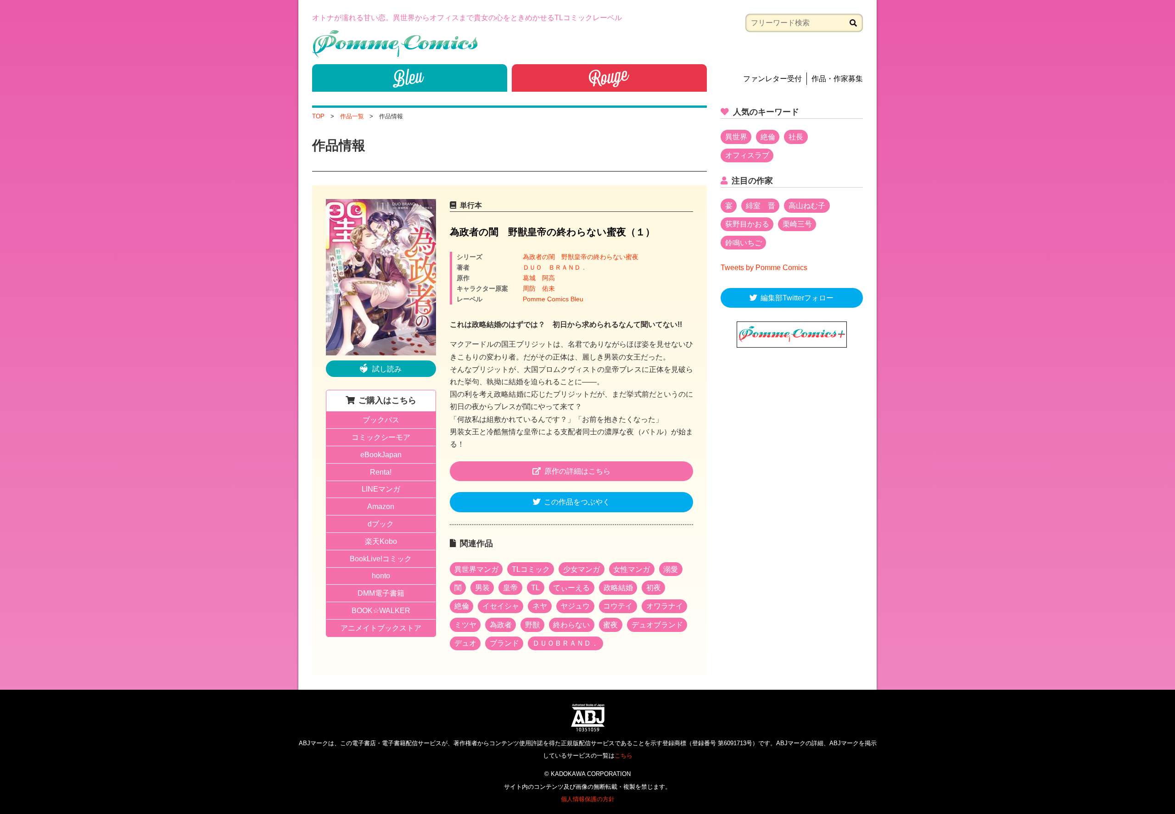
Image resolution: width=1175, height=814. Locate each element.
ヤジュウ (575, 606)
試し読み (387, 369)
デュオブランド (657, 625)
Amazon (380, 506)
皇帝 (510, 588)
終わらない (571, 625)
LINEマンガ (381, 489)
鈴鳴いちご (743, 243)
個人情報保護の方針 (588, 799)
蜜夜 (610, 625)
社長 (796, 137)
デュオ (465, 643)
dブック (381, 524)
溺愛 (670, 569)
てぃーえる (571, 588)
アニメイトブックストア (381, 628)
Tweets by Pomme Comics (764, 267)
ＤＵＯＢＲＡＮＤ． (565, 643)
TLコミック (531, 569)
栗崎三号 (797, 224)
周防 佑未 (539, 288)
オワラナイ (664, 606)
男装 (482, 588)
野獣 (532, 625)
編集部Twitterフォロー (797, 298)
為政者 (501, 625)
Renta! (381, 472)
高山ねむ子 (807, 206)
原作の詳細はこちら (577, 471)
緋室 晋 (760, 206)
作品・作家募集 (837, 79)
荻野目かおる (747, 224)
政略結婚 (618, 588)
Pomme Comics (395, 44)
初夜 (653, 588)
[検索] (853, 23)
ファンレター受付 (772, 79)
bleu (409, 78)
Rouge (609, 78)
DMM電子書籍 (381, 593)
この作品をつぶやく (577, 502)
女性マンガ (631, 569)
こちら (623, 755)
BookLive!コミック (381, 559)
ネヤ (539, 606)
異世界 (736, 137)
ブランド (504, 643)
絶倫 (461, 606)
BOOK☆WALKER (381, 611)
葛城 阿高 (539, 278)
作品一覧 (352, 116)
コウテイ (617, 606)
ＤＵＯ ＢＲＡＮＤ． (555, 267)
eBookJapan (381, 455)
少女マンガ (581, 569)
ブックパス (381, 420)
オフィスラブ (747, 155)
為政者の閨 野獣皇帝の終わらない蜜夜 (580, 256)
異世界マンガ (476, 569)
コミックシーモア (381, 437)
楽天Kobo (381, 541)
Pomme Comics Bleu (553, 299)
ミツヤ (465, 625)
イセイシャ (500, 606)
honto (381, 576)
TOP (318, 116)
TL (535, 588)
